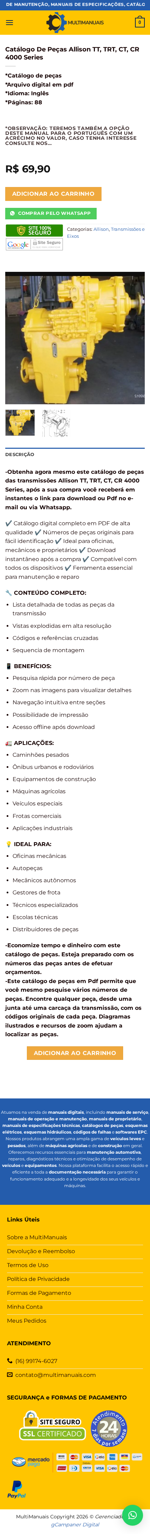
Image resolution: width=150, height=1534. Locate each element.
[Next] (133, 338)
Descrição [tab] (19, 454)
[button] (9, 22)
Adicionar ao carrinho (53, 193)
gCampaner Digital (75, 1524)
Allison (101, 229)
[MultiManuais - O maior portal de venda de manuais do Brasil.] (75, 22)
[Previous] (16, 338)
